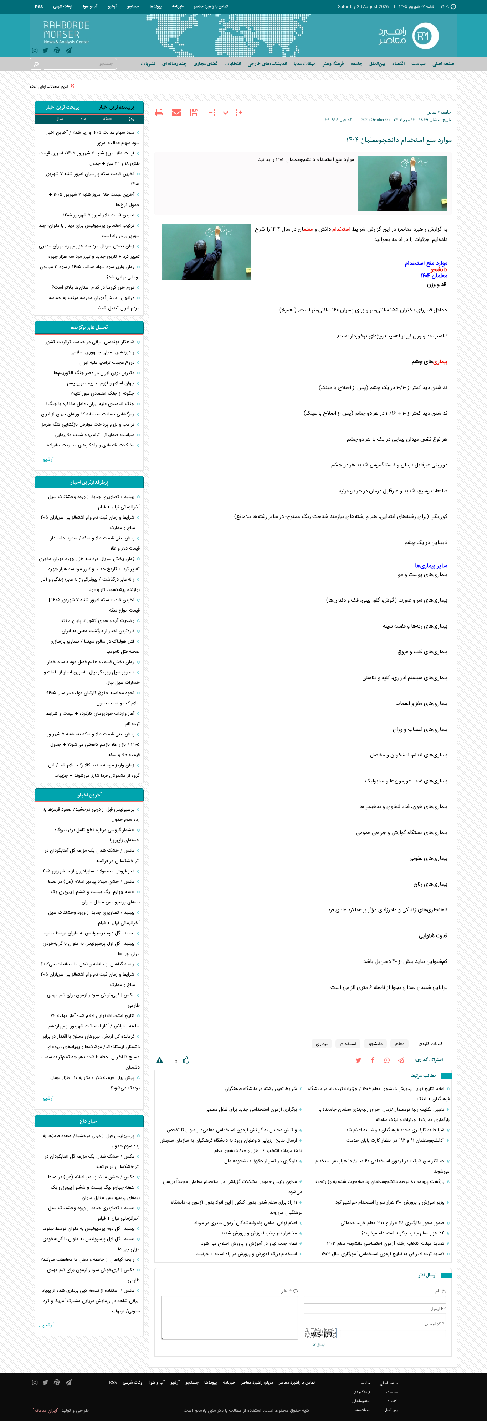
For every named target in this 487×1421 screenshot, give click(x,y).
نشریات (148, 64)
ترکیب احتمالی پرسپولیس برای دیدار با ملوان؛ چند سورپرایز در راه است (89, 231)
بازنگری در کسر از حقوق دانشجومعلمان (261, 1161)
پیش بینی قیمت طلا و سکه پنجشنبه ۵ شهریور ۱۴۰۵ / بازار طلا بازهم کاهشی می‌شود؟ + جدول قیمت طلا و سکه (93, 744)
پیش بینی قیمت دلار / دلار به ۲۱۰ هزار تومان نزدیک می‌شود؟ (95, 1083)
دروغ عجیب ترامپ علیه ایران (107, 363)
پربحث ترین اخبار (62, 107)
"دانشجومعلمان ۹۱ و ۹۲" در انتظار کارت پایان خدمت (396, 1140)
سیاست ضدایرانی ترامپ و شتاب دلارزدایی (95, 435)
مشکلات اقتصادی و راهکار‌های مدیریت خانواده (91, 445)
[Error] (158, 1061)
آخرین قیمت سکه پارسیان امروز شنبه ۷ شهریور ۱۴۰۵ (93, 179)
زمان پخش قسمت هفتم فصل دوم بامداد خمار (91, 662)
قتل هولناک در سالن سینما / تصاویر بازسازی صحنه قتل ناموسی (95, 647)
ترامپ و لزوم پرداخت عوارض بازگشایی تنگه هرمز (89, 425)
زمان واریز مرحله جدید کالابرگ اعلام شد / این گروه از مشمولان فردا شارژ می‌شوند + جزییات (94, 770)
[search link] (35, 63)
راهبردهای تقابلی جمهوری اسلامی (103, 352)
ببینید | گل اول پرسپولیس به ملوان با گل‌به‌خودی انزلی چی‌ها (91, 949)
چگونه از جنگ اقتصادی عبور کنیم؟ (103, 394)
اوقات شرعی (62, 7)
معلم (308, 229)
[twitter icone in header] (45, 51)
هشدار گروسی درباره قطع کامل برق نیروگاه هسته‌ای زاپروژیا (97, 835)
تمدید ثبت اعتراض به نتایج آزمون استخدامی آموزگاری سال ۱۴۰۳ (384, 1254)
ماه (83, 119)
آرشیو (112, 7)
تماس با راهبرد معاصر (211, 7)
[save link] (194, 113)
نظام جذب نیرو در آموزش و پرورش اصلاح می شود (249, 1244)
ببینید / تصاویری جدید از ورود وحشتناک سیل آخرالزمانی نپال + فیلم (94, 502)
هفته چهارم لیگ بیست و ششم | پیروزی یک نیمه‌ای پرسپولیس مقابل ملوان (95, 897)
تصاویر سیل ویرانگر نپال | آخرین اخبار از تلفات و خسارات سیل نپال (92, 677)
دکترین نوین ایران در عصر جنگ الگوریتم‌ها (95, 373)
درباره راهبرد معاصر (257, 1382)
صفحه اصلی (443, 64)
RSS (39, 7)
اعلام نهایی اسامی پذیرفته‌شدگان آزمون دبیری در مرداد (246, 1223)
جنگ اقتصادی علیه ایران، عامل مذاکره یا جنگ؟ (90, 404)
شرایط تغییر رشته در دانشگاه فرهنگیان (261, 1089)
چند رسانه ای (174, 64)
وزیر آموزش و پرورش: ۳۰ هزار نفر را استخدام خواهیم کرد (390, 1202)
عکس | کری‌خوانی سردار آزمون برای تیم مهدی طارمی (93, 1000)
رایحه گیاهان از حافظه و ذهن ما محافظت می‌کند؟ (88, 964)
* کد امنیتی (434, 1323)
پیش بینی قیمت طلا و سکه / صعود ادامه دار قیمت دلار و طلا (95, 543)
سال (59, 119)
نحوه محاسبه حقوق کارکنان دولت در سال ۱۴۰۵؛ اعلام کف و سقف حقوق (93, 698)
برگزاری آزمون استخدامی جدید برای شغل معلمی (251, 1109)
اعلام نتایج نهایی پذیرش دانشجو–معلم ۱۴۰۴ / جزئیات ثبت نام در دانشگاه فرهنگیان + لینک (379, 1094)
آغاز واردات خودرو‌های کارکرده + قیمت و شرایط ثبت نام (93, 719)
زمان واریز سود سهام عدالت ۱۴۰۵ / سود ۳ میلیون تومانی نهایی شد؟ (90, 272)
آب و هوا (90, 7)
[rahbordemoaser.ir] (413, 35)
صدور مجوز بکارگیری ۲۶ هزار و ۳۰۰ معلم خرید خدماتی (393, 1223)
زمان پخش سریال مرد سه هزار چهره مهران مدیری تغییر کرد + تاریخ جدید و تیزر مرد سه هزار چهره (89, 251)
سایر (432, 112)
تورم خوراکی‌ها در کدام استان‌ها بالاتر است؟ (94, 288)
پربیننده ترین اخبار (116, 107)
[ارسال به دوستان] (176, 112)
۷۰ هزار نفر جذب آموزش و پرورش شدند (259, 1233)
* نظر (286, 1291)
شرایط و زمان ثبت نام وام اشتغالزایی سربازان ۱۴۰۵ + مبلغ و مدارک (89, 523)
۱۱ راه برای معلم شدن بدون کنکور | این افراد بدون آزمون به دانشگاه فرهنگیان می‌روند (236, 1208)
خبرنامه (177, 7)
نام (437, 1291)
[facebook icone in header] (372, 1059)
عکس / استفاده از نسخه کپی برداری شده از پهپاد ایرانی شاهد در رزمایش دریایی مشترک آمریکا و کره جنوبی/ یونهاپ (91, 1301)
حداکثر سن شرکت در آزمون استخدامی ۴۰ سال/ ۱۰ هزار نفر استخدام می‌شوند (382, 1166)
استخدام (341, 229)
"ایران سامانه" (46, 1411)
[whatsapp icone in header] (386, 1059)
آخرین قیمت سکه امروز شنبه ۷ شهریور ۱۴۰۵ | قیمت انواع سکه (94, 605)
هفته (107, 119)
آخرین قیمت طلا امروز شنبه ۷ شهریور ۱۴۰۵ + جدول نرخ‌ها (94, 200)
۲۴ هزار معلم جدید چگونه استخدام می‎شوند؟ (403, 1233)
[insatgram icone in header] (34, 51)
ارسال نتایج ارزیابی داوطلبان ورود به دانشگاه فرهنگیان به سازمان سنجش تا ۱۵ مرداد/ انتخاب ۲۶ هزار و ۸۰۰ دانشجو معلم (231, 1146)
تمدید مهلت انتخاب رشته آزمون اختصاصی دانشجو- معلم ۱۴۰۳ (386, 1244)
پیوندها (156, 7)
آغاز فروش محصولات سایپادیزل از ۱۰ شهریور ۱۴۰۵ (88, 871)
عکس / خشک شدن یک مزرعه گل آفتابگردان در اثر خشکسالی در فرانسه (92, 856)
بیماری (440, 361)
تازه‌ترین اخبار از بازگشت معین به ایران (99, 631)
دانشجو (438, 270)
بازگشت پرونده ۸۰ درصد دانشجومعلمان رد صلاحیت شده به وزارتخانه (380, 1182)
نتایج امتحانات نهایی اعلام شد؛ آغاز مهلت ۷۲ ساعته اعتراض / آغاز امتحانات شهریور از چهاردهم (94, 1021)
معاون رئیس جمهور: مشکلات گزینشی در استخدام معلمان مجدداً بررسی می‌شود (232, 1187)
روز (131, 119)
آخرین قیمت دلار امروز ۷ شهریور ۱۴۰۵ (99, 215)
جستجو (133, 7)
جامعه (446, 112)
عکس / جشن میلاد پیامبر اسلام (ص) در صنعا (92, 882)
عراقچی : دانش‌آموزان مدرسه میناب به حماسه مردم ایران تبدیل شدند (94, 303)
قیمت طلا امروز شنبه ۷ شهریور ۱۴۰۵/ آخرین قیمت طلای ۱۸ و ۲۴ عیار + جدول (89, 159)
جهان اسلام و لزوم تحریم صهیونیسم (101, 383)
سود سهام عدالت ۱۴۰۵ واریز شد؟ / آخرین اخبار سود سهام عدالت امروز (93, 138)
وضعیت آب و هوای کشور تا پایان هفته (98, 621)
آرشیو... (46, 459)
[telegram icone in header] (68, 51)
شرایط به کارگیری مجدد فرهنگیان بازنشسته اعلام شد (396, 1130)
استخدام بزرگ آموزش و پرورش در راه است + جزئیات (247, 1254)
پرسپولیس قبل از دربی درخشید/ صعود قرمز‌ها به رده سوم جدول (91, 815)
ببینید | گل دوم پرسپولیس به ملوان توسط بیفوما (89, 933)
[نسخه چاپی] (159, 113)
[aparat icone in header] (56, 52)
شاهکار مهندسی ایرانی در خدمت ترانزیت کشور (91, 342)
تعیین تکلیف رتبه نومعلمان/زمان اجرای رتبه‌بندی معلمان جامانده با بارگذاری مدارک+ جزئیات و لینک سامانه (384, 1115)
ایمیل (435, 1308)
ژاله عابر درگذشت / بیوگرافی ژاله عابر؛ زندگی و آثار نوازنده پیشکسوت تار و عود (90, 585)
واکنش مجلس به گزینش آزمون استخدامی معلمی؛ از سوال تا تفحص (232, 1130)
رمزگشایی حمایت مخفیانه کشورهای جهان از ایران (88, 414)
